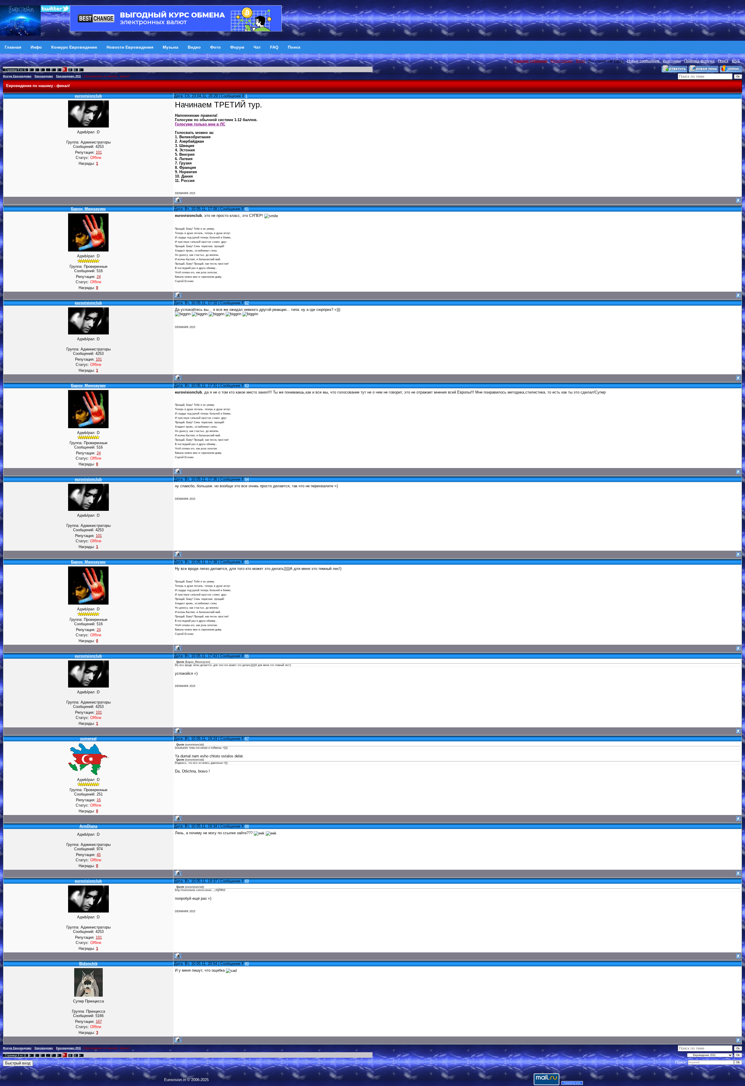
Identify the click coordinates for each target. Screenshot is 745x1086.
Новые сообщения (643, 61)
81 (247, 209)
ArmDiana (88, 826)
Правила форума (699, 61)
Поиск (723, 61)
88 (247, 826)
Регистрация (561, 61)
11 (75, 69)
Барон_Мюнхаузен (88, 209)
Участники (672, 61)
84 (247, 479)
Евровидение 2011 (68, 76)
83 (247, 385)
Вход (580, 61)
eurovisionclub (88, 96)
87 (247, 738)
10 (69, 69)
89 (247, 881)
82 (247, 303)
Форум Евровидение (17, 76)
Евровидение (44, 76)
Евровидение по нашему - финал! (107, 76)
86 (247, 656)
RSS (736, 61)
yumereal (88, 738)
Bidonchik (88, 963)
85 (247, 562)
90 (247, 963)
